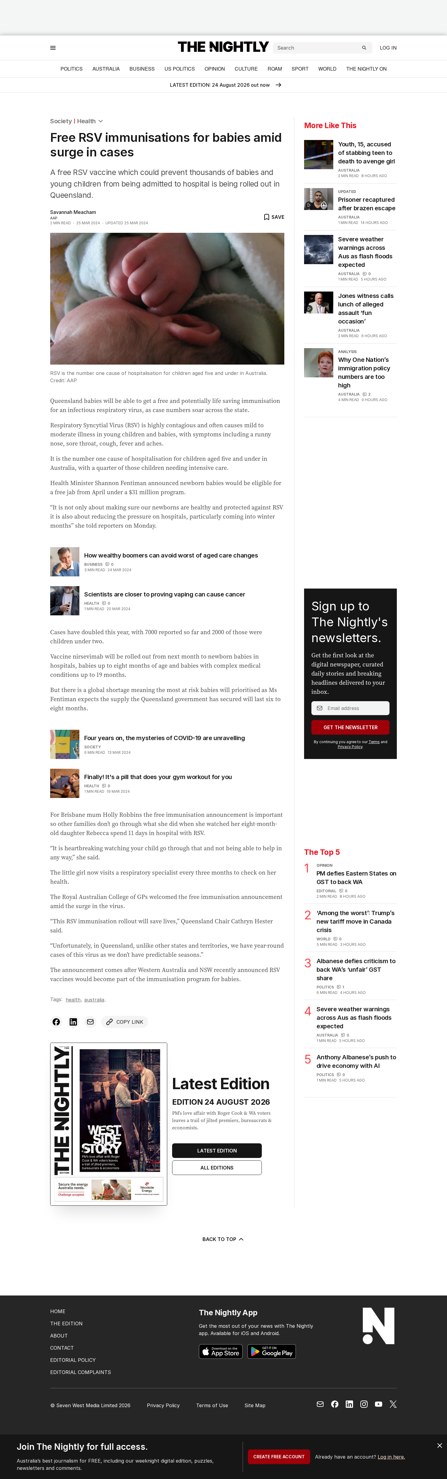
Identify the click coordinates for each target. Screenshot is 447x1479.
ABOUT (59, 1336)
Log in (388, 48)
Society (61, 121)
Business (142, 68)
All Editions (217, 1168)
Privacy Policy (350, 746)
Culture (246, 68)
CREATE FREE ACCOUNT (279, 1456)
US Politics (180, 68)
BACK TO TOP (219, 1239)
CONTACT (62, 1348)
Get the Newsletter (351, 727)
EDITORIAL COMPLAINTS (80, 1372)
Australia (106, 68)
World (327, 68)
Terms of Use (212, 1405)
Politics (72, 68)
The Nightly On (366, 68)
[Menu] (53, 47)
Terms (374, 742)
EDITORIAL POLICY (73, 1360)
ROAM (275, 68)
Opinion (215, 68)
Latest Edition (217, 1151)
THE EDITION (66, 1323)
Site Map (254, 1405)
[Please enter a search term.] (364, 48)
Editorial (326, 891)
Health (86, 121)
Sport (300, 68)
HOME (57, 1311)
